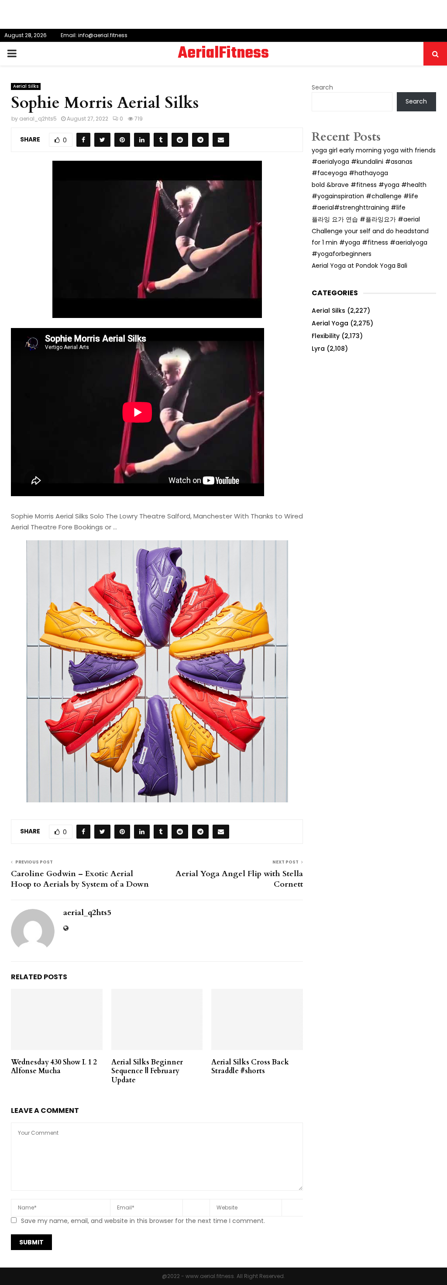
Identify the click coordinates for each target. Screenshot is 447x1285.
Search (322, 87)
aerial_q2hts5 (38, 118)
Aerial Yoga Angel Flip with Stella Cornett (239, 879)
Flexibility (326, 336)
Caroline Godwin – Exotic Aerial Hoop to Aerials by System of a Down (80, 879)
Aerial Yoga (330, 323)
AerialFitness (223, 54)
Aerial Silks (25, 86)
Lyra (318, 348)
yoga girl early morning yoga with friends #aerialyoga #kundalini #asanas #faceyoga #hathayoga (374, 161)
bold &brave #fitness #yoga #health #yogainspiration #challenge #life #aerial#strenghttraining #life (369, 196)
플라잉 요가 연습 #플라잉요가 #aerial (366, 219)
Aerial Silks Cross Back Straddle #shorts (250, 1066)
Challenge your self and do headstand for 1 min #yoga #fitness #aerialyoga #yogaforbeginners (370, 242)
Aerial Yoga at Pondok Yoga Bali (359, 265)
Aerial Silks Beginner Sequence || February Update (147, 1071)
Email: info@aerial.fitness (94, 35)
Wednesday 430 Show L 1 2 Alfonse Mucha (54, 1066)
